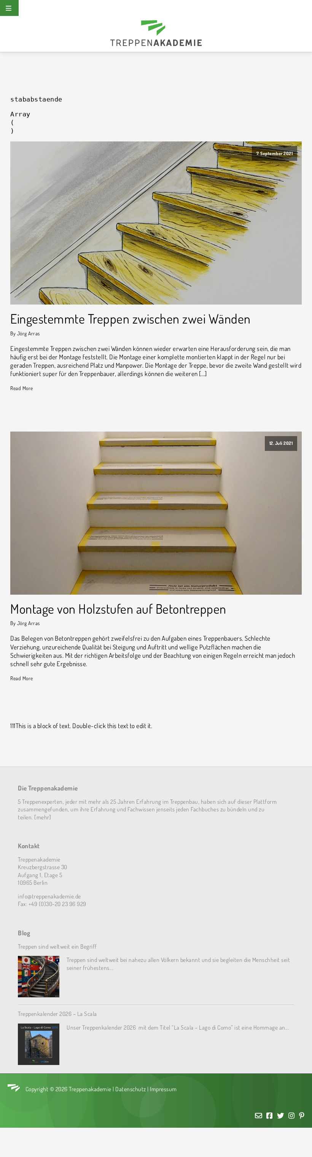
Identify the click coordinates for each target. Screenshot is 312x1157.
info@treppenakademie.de (49, 896)
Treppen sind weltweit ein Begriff (57, 946)
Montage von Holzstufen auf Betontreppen (118, 609)
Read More (21, 388)
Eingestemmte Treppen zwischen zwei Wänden (130, 319)
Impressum (163, 1089)
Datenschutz (130, 1089)
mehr (43, 817)
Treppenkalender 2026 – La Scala (57, 1013)
